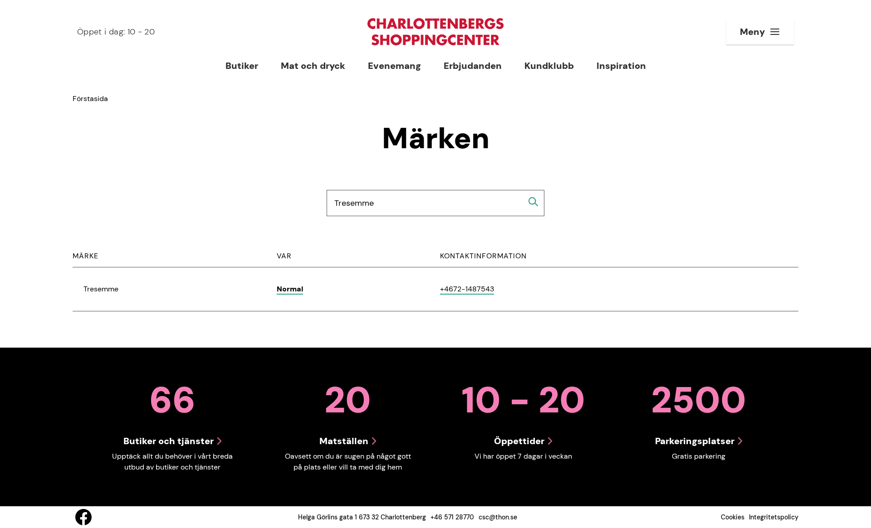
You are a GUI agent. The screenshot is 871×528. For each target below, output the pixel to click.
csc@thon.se (498, 517)
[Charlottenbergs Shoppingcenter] (435, 31)
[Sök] (533, 201)
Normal (290, 289)
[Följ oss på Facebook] (83, 517)
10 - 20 (116, 31)
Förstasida (90, 98)
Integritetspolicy (773, 517)
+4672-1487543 (467, 289)
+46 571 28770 (452, 517)
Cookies (732, 517)
